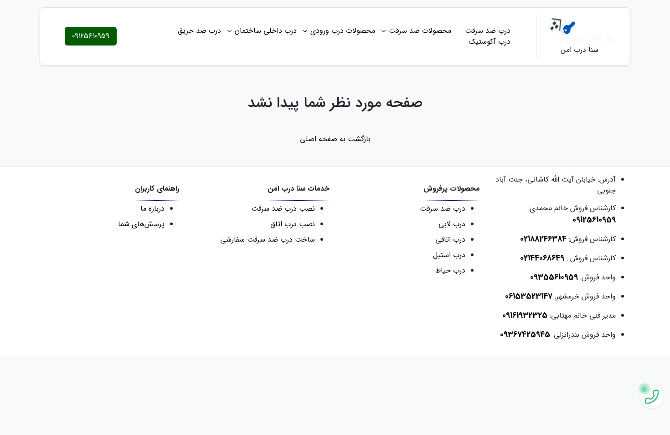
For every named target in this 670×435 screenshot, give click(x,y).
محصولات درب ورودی (342, 30)
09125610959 (90, 36)
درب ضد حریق (199, 30)
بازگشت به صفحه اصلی (335, 139)
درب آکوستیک (489, 41)
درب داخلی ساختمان (266, 30)
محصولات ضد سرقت (420, 30)
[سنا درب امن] (579, 30)
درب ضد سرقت (487, 30)
